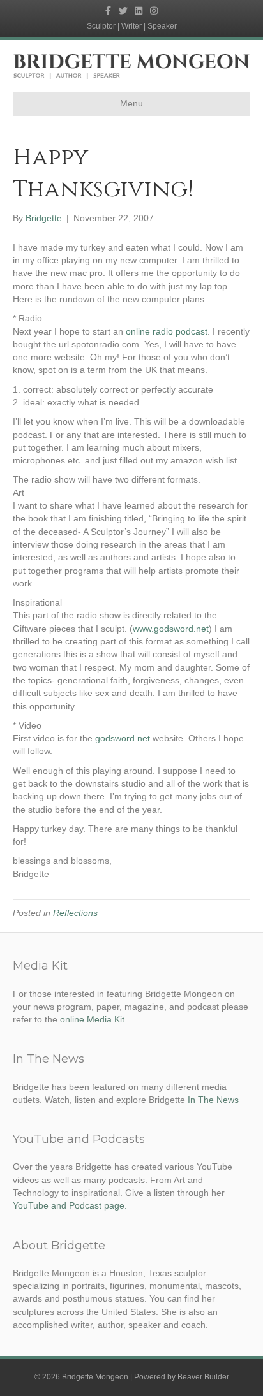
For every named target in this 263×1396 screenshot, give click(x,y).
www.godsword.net (171, 628)
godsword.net (122, 738)
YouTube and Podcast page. (70, 1205)
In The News (213, 1099)
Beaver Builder (203, 1376)
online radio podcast (165, 331)
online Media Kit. (93, 1019)
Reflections (75, 913)
